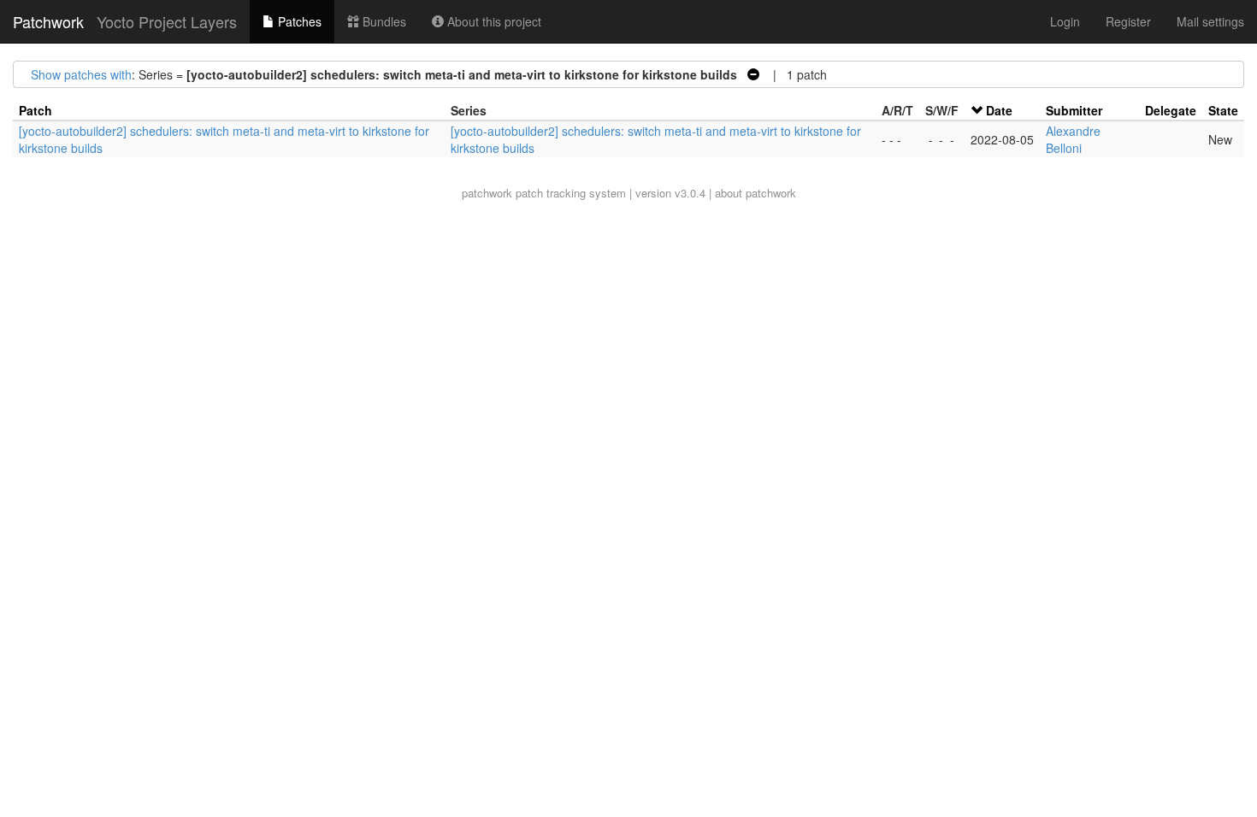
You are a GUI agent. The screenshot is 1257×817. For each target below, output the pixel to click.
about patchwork (755, 193)
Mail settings (1210, 21)
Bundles (382, 21)
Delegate (1170, 110)
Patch (35, 110)
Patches (298, 21)
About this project (492, 21)
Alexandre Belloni (1073, 139)
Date (999, 110)
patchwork (487, 193)
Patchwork (48, 21)
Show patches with (81, 74)
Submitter (1074, 110)
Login (1065, 21)
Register (1128, 21)
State (1223, 110)
